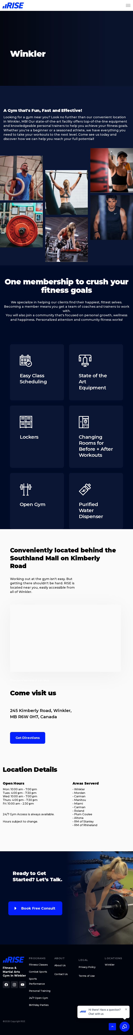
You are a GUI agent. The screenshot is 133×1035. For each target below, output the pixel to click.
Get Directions (28, 738)
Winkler (109, 964)
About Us (60, 965)
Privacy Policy (87, 967)
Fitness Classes (38, 964)
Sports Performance (37, 981)
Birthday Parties (39, 1005)
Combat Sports (38, 971)
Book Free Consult (38, 908)
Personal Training (39, 990)
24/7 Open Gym (38, 997)
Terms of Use (87, 975)
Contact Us (61, 974)
